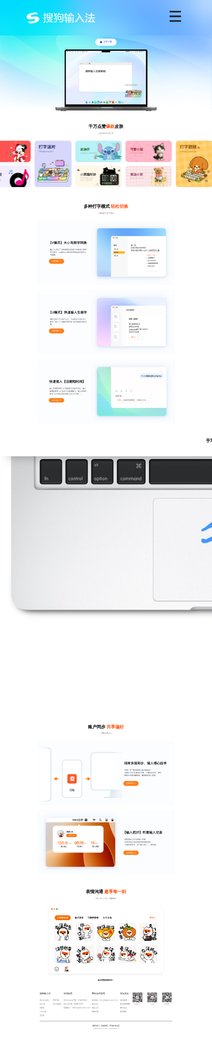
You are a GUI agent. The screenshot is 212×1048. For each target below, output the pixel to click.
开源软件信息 (115, 1026)
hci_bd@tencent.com (109, 1000)
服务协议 (95, 1026)
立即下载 (107, 41)
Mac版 (42, 1004)
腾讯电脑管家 (125, 1004)
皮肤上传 (95, 1008)
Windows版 (44, 1000)
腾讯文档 (123, 1008)
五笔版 (42, 1015)
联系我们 (95, 1004)
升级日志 (56, 1000)
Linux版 (43, 1011)
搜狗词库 (95, 1011)
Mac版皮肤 (57, 1004)
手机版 (42, 1008)
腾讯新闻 (123, 1011)
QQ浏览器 (123, 1000)
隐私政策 (104, 1026)
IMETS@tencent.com (81, 1008)
